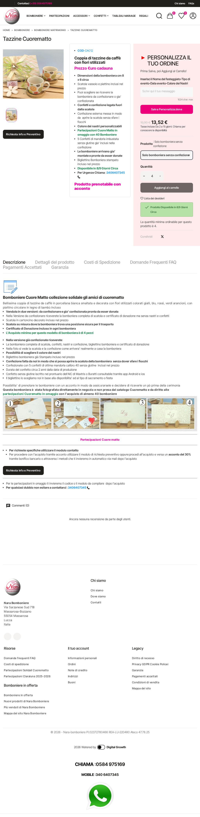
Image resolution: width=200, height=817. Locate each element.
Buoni (72, 682)
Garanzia (60, 267)
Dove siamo (98, 596)
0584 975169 (110, 764)
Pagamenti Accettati (22, 267)
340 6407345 (107, 775)
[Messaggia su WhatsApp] (100, 796)
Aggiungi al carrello (166, 187)
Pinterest (169, 237)
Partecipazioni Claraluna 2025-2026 (27, 676)
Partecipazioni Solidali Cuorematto (26, 670)
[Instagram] (10, 3)
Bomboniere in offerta (18, 695)
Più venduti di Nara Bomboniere (24, 707)
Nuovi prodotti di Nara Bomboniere (26, 701)
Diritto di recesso (143, 658)
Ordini (72, 664)
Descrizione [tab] (14, 262)
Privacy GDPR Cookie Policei (150, 664)
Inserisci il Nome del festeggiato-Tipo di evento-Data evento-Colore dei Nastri (165, 81)
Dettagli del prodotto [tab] (54, 262)
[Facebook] (4, 3)
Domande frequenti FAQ (20, 658)
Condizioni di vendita (145, 682)
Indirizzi (73, 676)
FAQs (191, 3)
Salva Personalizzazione (166, 109)
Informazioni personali (82, 658)
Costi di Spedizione (102, 262)
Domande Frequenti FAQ (153, 262)
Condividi (155, 237)
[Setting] (193, 16)
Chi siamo (180, 3)
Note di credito (78, 670)
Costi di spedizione (16, 664)
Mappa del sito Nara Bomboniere (25, 713)
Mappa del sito (141, 688)
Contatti (96, 602)
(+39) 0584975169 (41, 3)
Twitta (162, 237)
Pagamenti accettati (145, 676)
